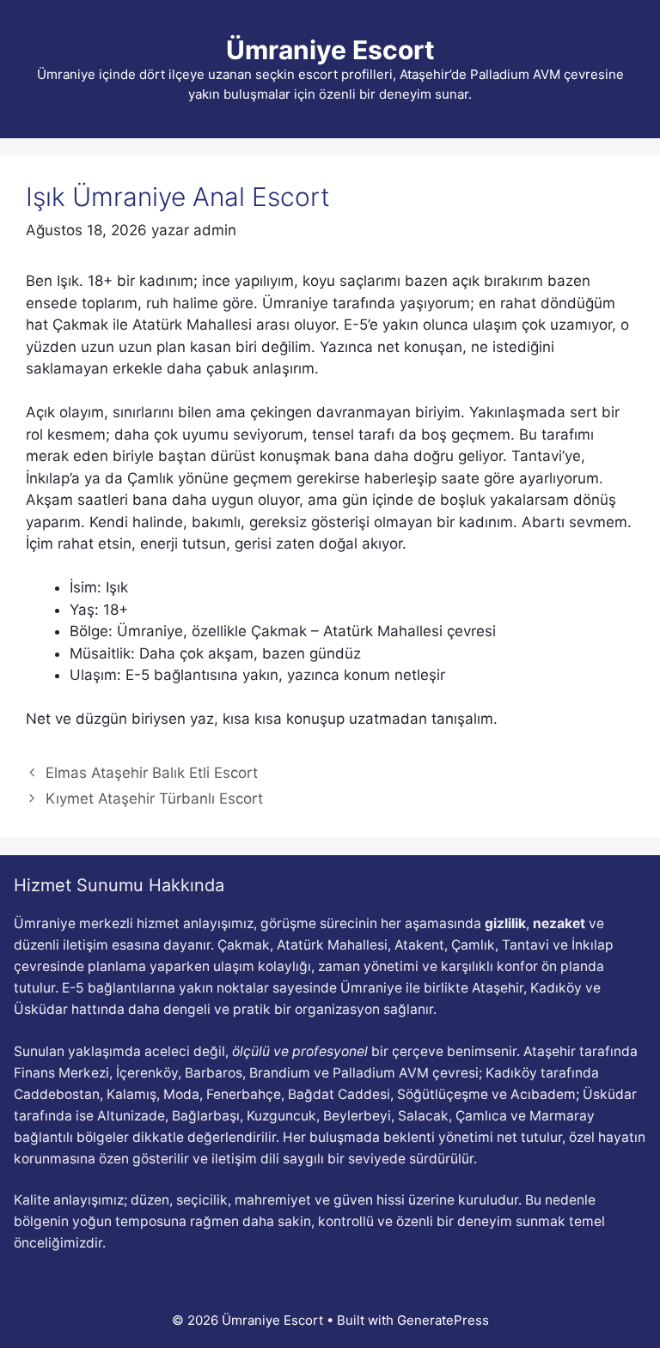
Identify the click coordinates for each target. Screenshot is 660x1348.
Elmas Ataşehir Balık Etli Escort (152, 772)
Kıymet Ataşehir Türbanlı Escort (154, 798)
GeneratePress (443, 1320)
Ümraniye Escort (330, 49)
